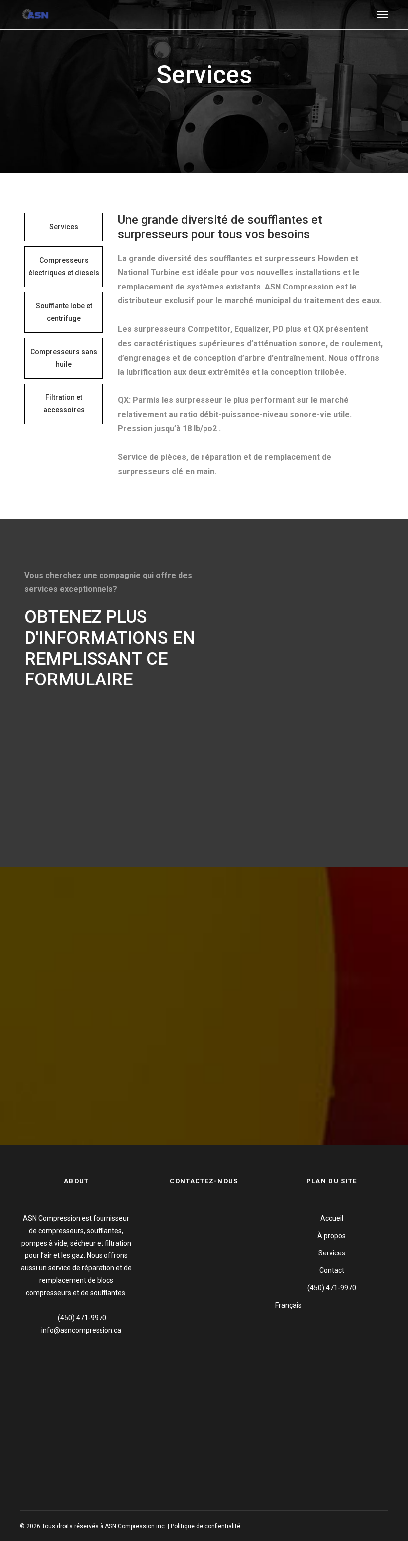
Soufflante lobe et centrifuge (64, 312)
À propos (331, 1236)
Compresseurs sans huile (63, 358)
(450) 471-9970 (331, 1288)
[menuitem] (331, 1305)
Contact (331, 1270)
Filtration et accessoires (64, 403)
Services (63, 227)
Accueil (331, 1218)
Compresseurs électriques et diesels (63, 266)
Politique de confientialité (205, 1526)
